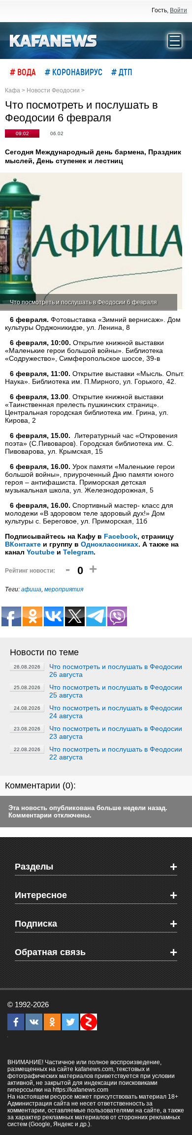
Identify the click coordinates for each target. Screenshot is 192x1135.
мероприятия (63, 589)
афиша (31, 589)
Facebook (120, 536)
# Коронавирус (73, 71)
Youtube (41, 552)
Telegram (78, 552)
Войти (178, 10)
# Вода (23, 71)
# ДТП (121, 71)
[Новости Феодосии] (53, 39)
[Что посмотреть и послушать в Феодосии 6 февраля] (91, 242)
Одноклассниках (109, 544)
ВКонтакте (23, 544)
